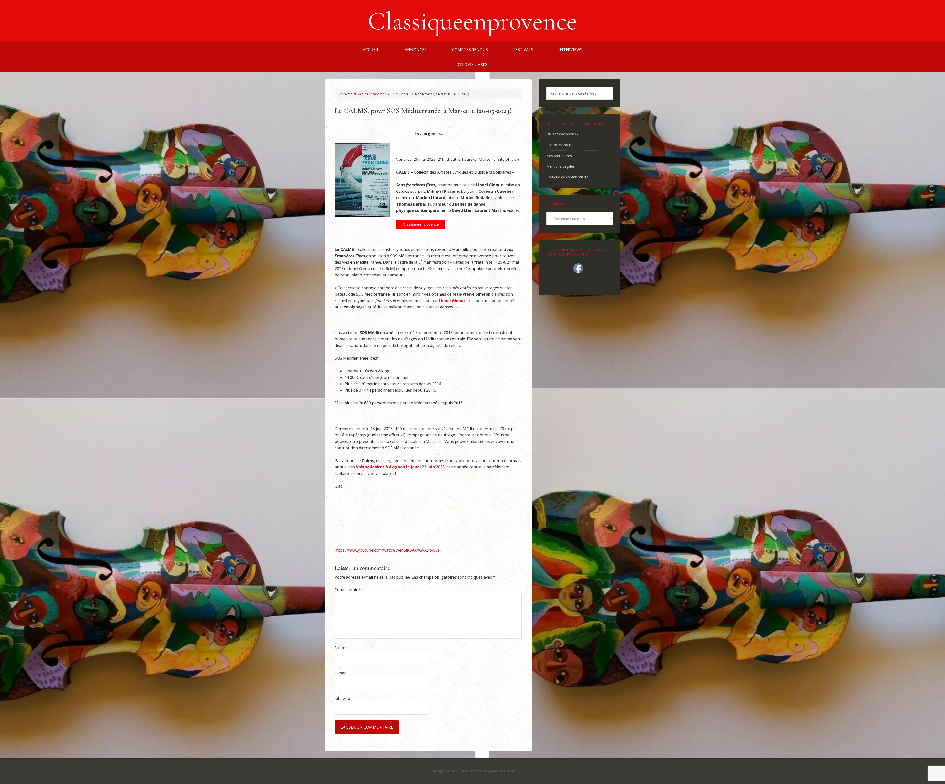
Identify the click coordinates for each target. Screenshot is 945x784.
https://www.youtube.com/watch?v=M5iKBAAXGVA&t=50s (387, 550)
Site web (342, 698)
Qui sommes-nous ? (562, 134)
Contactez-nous (559, 145)
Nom (341, 647)
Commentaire (349, 589)
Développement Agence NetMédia (488, 771)
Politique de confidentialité (567, 177)
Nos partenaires (559, 155)
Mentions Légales (560, 166)
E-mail (342, 673)
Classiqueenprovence (472, 21)
